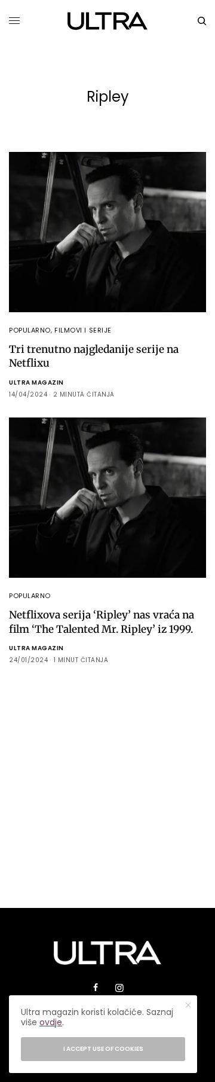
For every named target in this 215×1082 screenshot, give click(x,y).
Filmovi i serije (83, 330)
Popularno (30, 330)
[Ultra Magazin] (107, 21)
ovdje (50, 1022)
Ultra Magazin (36, 382)
